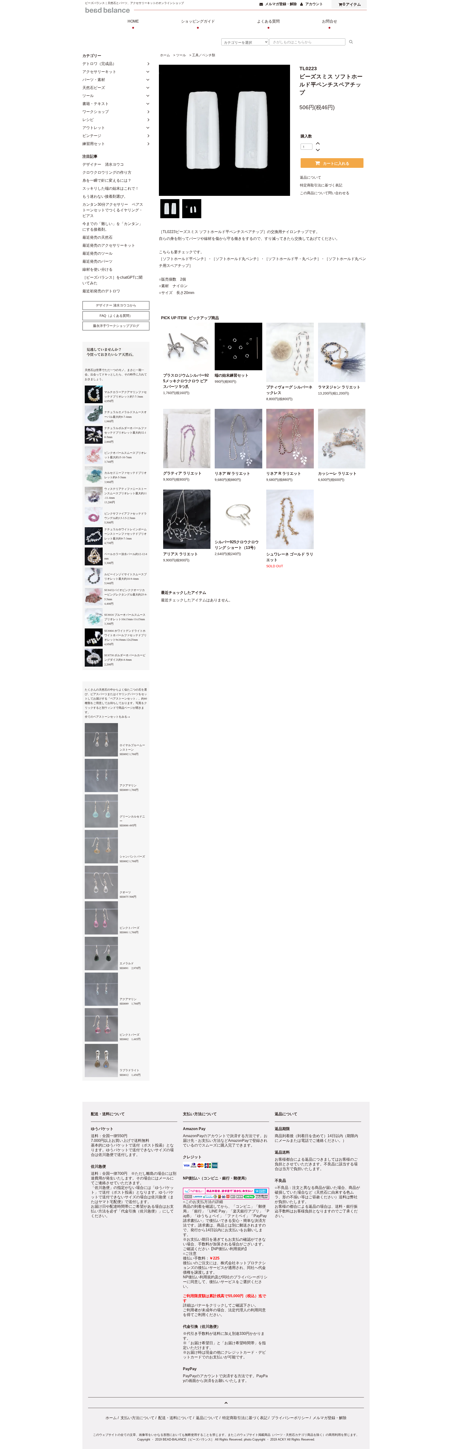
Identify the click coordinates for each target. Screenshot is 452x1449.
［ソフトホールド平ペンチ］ (183, 259)
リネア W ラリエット (232, 473)
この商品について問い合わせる (324, 193)
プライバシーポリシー (290, 1418)
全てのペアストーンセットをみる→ (107, 716)
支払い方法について (137, 1418)
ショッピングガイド (198, 24)
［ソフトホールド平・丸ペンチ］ (292, 259)
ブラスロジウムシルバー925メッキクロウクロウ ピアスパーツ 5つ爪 (186, 381)
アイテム (352, 4)
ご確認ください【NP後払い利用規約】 (216, 1249)
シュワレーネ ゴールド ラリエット (289, 557)
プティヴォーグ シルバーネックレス (289, 390)
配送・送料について (175, 1418)
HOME (133, 24)
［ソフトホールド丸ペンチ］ (236, 259)
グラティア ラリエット (182, 473)
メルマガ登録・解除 (281, 4)
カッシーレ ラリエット (337, 473)
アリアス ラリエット (180, 554)
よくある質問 (268, 24)
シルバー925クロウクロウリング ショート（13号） (237, 545)
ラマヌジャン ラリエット (339, 387)
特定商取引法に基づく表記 (321, 185)
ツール (181, 55)
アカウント (314, 4)
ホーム (165, 55)
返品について (310, 177)
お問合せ (329, 24)
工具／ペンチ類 (203, 55)
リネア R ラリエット (283, 473)
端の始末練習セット (232, 375)
